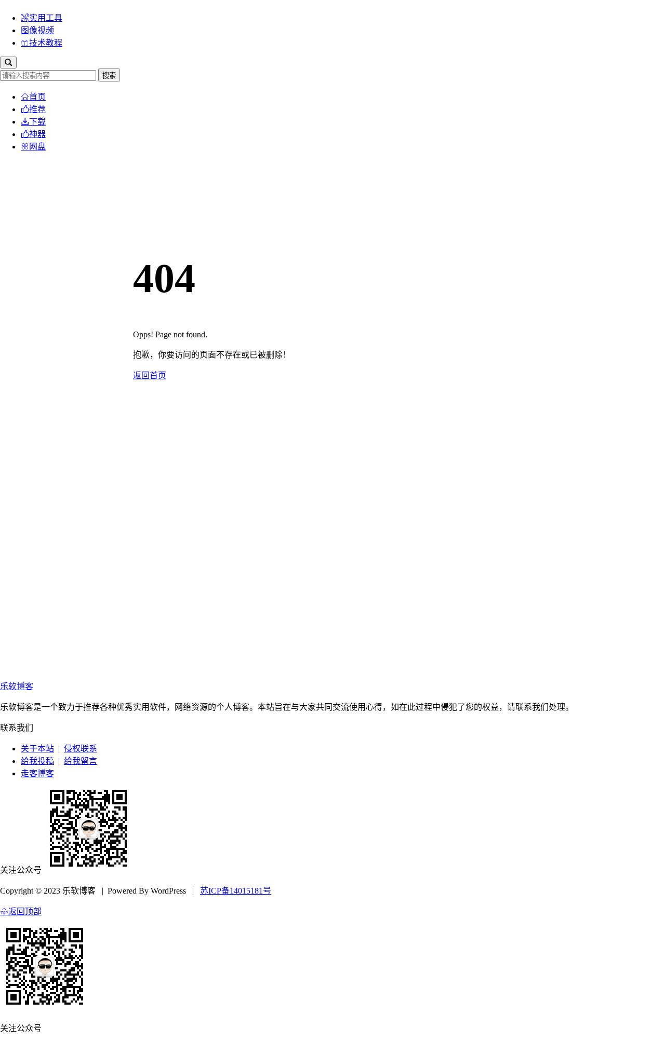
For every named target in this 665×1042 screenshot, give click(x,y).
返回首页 (149, 375)
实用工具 (45, 17)
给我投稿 (37, 761)
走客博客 (37, 773)
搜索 (109, 75)
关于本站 (37, 748)
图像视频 (37, 30)
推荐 (37, 109)
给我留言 (80, 761)
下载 (37, 121)
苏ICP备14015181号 (235, 890)
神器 (37, 134)
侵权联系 (80, 748)
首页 (37, 96)
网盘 (37, 146)
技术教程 (45, 42)
